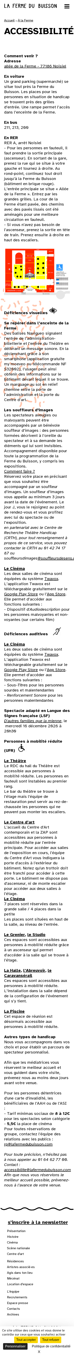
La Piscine (14, 1011)
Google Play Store (21, 594)
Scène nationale (18, 1248)
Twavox (51, 578)
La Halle (12, 970)
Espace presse (17, 1303)
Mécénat (13, 1278)
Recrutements (17, 1297)
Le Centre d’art (19, 822)
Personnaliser (15, 1346)
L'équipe (13, 1292)
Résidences (15, 1261)
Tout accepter (26, 1339)
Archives (13, 1314)
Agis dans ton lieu (19, 1273)
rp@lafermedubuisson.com (28, 1144)
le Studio (36, 934)
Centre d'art (15, 1254)
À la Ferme (25, 20)
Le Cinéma (14, 568)
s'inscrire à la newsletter (38, 1222)
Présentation (16, 1231)
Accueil (9, 20)
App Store (56, 594)
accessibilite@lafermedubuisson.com (37, 1169)
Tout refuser (50, 1339)
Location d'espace (20, 1284)
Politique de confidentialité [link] (51, 1346)
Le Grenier (14, 934)
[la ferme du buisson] (37, 6)
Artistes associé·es (21, 1267)
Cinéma (12, 1242)
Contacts (13, 1309)
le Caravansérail (28, 973)
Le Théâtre (15, 760)
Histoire (12, 1237)
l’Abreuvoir (34, 970)
